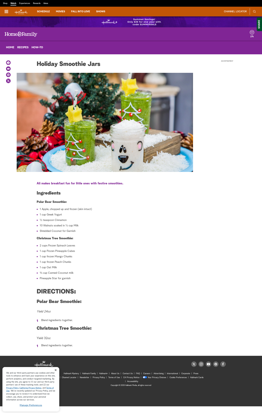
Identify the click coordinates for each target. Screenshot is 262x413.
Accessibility (132, 382)
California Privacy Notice (30, 388)
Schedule (43, 11)
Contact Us (128, 374)
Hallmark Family (89, 374)
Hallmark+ (103, 374)
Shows (100, 11)
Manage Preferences (31, 405)
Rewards (36, 3)
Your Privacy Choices (157, 378)
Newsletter (84, 378)
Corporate (185, 374)
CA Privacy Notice (131, 378)
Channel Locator (235, 11)
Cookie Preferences (178, 378)
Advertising (159, 374)
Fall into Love (80, 11)
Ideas (46, 3)
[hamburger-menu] (6, 11)
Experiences (24, 3)
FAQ (138, 374)
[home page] (21, 11)
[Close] (56, 370)
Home (10, 47)
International (172, 374)
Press (195, 374)
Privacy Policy (99, 378)
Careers (146, 374)
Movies (60, 11)
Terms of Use (114, 378)
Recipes (23, 47)
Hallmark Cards (196, 378)
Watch (13, 3)
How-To (37, 47)
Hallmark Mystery (71, 374)
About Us (115, 374)
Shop (5, 3)
